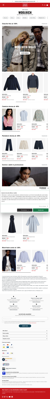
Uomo (18, 17)
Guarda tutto (44, 23)
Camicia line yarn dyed (21, 266)
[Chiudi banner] (48, 188)
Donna (12, 17)
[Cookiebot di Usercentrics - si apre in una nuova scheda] (40, 188)
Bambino (25, 17)
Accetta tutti (40, 210)
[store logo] (23, 5)
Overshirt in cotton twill (27, 95)
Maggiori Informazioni (32, 322)
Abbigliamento (42, 17)
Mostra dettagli (42, 206)
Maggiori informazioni (13, 301)
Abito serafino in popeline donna (29, 236)
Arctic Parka (32, 17)
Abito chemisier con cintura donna (8, 236)
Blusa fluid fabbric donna (36, 125)
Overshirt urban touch (6, 95)
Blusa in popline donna (21, 125)
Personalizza (24, 210)
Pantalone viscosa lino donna (7, 154)
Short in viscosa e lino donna (22, 154)
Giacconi (5, 17)
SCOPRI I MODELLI (25, 53)
